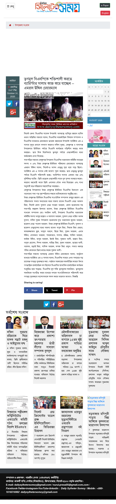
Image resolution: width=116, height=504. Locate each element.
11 (92, 101)
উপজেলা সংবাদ (22, 25)
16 (108, 101)
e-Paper (105, 5)
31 (89, 114)
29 (105, 110)
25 (92, 110)
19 (96, 105)
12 (96, 101)
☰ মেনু (10, 6)
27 (99, 110)
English (105, 12)
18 (92, 105)
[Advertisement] (58, 54)
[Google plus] (13, 112)
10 (89, 101)
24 (89, 110)
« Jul (90, 125)
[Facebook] (16, 104)
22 (105, 105)
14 (102, 101)
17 (89, 105)
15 (105, 101)
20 (99, 105)
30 (108, 110)
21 (102, 105)
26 (96, 110)
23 (108, 105)
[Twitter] (9, 104)
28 (102, 110)
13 (99, 101)
